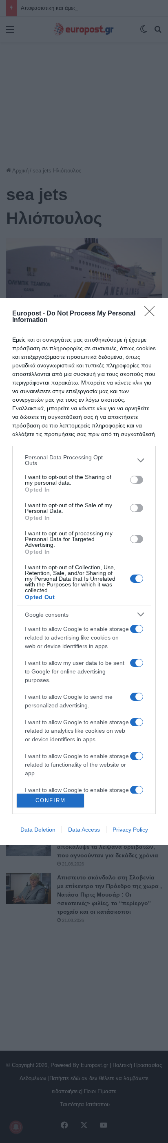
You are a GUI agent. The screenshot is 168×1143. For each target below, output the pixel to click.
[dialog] (84, 571)
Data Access (84, 829)
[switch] (136, 480)
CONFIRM (50, 800)
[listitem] (84, 460)
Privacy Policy (130, 829)
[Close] (152, 314)
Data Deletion (37, 829)
